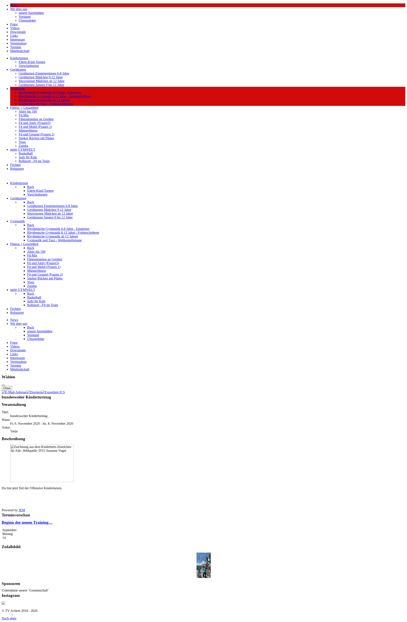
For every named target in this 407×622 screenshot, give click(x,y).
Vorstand (25, 16)
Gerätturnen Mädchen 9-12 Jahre (41, 77)
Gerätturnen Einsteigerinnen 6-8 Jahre (44, 73)
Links (14, 35)
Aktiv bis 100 (28, 111)
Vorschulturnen (29, 66)
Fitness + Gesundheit (24, 107)
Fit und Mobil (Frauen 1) (35, 127)
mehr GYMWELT (22, 149)
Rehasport (17, 168)
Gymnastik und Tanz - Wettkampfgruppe (46, 104)
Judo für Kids (28, 157)
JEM (22, 510)
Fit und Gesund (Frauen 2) (36, 134)
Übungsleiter (27, 20)
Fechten (15, 165)
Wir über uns (18, 9)
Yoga (22, 142)
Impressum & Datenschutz (31, 614)
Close (6, 388)
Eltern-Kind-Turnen (32, 62)
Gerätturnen (18, 69)
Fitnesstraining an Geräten (36, 119)
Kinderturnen (19, 58)
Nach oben (9, 618)
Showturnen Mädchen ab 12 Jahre (41, 81)
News (14, 5)
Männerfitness (28, 130)
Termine (15, 47)
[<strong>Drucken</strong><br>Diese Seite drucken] (33, 392)
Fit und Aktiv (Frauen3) (34, 123)
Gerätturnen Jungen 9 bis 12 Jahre (41, 85)
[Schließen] (3, 385)
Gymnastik (17, 88)
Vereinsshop (18, 43)
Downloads (18, 32)
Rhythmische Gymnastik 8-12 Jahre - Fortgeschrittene (55, 96)
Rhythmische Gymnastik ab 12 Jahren (44, 100)
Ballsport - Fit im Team (34, 161)
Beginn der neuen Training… (27, 522)
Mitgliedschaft (19, 51)
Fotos (14, 24)
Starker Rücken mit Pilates (36, 138)
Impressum (17, 39)
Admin (6, 614)
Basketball (26, 153)
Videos (15, 28)
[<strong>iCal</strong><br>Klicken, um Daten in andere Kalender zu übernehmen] (53, 392)
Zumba (23, 146)
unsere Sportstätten (31, 13)
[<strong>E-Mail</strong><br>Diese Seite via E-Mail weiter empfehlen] (14, 392)
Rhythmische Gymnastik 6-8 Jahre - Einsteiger (50, 92)
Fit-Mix (24, 115)
